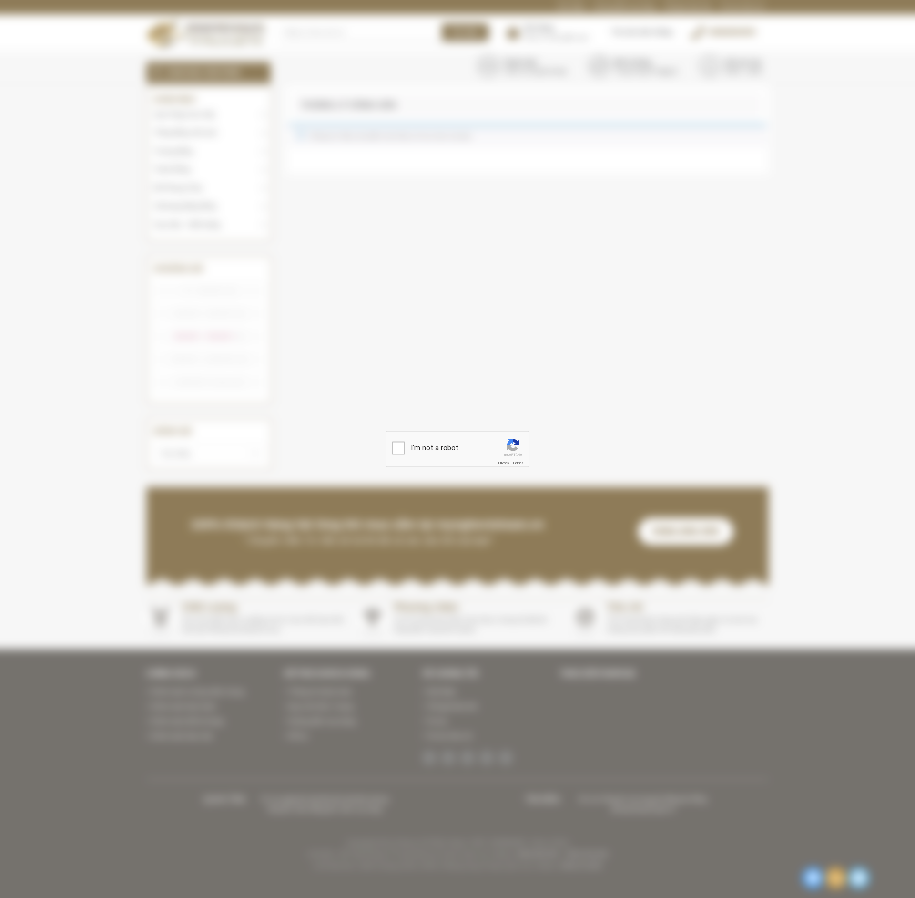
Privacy (503, 462)
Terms (518, 462)
